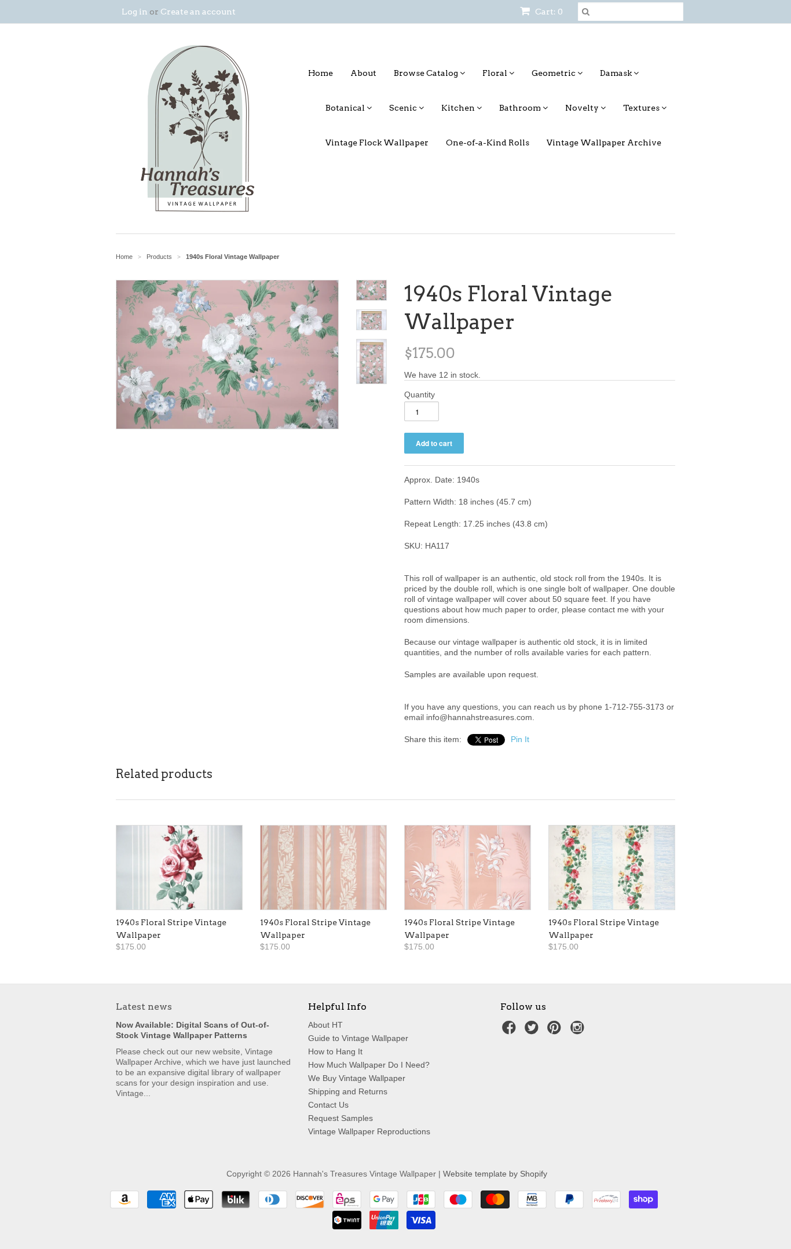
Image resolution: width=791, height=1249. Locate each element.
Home (320, 73)
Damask (616, 73)
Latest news (144, 1006)
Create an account (198, 11)
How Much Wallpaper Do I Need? (369, 1064)
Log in (135, 11)
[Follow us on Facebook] (510, 1031)
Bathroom (521, 107)
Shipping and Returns (347, 1091)
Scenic (404, 107)
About (363, 73)
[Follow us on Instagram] (579, 1031)
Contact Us (328, 1104)
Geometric (554, 73)
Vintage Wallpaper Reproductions (369, 1131)
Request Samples (340, 1118)
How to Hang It (335, 1051)
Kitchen (459, 107)
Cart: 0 (548, 11)
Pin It (520, 739)
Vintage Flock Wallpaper (377, 142)
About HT (325, 1024)
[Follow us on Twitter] (533, 1031)
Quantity (419, 394)
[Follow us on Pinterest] (556, 1031)
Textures (642, 107)
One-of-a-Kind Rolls (487, 142)
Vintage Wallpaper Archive (604, 142)
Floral (495, 73)
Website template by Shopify (495, 1173)
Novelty (582, 107)
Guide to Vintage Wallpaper (358, 1038)
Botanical (346, 107)
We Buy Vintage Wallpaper (356, 1078)
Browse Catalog (427, 73)
